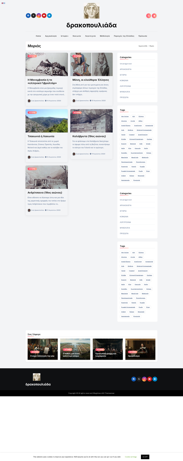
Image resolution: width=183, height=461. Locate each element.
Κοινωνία (77, 36)
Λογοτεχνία (90, 36)
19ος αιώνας (125, 116)
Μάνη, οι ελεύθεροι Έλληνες (90, 79)
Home (38, 36)
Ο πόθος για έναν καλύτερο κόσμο (71, 354)
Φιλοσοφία (141, 176)
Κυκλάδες (124, 153)
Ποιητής (134, 166)
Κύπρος (148, 153)
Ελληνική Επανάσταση (136, 139)
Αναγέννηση (138, 125)
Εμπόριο (149, 139)
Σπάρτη (123, 176)
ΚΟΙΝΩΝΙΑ (124, 80)
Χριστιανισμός (125, 180)
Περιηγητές (124, 166)
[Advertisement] (63, 428)
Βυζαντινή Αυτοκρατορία (144, 130)
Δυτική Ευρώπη (143, 135)
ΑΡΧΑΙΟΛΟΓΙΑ (125, 69)
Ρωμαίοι (142, 166)
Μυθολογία (105, 36)
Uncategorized (126, 64)
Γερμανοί (131, 135)
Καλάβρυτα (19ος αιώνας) (89, 136)
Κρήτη (146, 148)
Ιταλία (123, 148)
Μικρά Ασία (134, 157)
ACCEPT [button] (145, 457)
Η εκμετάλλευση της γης (42, 356)
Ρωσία (141, 171)
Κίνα (129, 148)
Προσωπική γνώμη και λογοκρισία (105, 354)
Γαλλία (123, 135)
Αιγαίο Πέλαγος (125, 125)
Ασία (122, 130)
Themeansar (109, 393)
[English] (2, 3)
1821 (133, 116)
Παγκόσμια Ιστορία (126, 162)
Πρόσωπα (143, 36)
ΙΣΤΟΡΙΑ (32, 56)
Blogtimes (97, 393)
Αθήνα (140, 121)
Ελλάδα (123, 139)
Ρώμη (148, 171)
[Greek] (4, 3)
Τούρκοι (131, 176)
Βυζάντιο (130, 130)
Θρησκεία (133, 144)
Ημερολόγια (134, 356)
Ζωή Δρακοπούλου (37, 101)
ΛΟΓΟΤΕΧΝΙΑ (125, 86)
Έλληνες (141, 116)
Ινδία (140, 144)
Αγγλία (133, 121)
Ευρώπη (123, 144)
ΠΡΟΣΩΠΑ (124, 97)
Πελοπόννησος (140, 162)
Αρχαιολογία (51, 36)
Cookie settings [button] (131, 457)
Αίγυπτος (124, 121)
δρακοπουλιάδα (91, 25)
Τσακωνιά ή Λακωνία (41, 136)
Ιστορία (64, 36)
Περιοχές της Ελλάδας (124, 36)
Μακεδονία (124, 157)
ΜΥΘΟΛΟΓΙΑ (125, 92)
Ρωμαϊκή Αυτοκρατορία (128, 171)
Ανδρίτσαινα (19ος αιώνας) (45, 192)
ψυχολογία (136, 180)
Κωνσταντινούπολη (137, 153)
